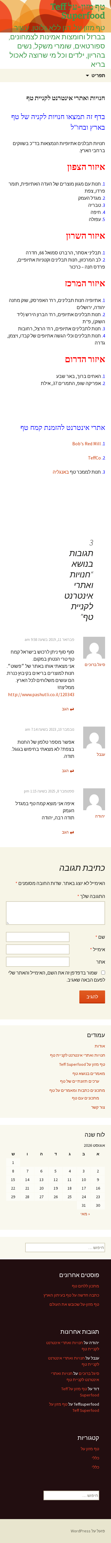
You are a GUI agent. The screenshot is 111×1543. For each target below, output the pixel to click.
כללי (95, 1458)
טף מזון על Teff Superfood (82, 1064)
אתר (100, 962)
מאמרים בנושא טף (89, 1073)
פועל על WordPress (88, 1531)
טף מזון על (90, 1448)
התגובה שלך (91, 896)
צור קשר (98, 1107)
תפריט (98, 75)
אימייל (97, 949)
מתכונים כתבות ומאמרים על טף (77, 1090)
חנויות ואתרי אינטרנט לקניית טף (77, 1055)
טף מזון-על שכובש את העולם (74, 1304)
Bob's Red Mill (86, 443)
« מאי (85, 1213)
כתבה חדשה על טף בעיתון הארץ (71, 1295)
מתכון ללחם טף (85, 1286)
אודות (100, 1046)
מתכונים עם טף (85, 1098)
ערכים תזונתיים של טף (79, 1081)
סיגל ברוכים (95, 664)
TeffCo (94, 458)
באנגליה (61, 472)
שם (100, 937)
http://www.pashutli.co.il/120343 (41, 694)
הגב (65, 709)
